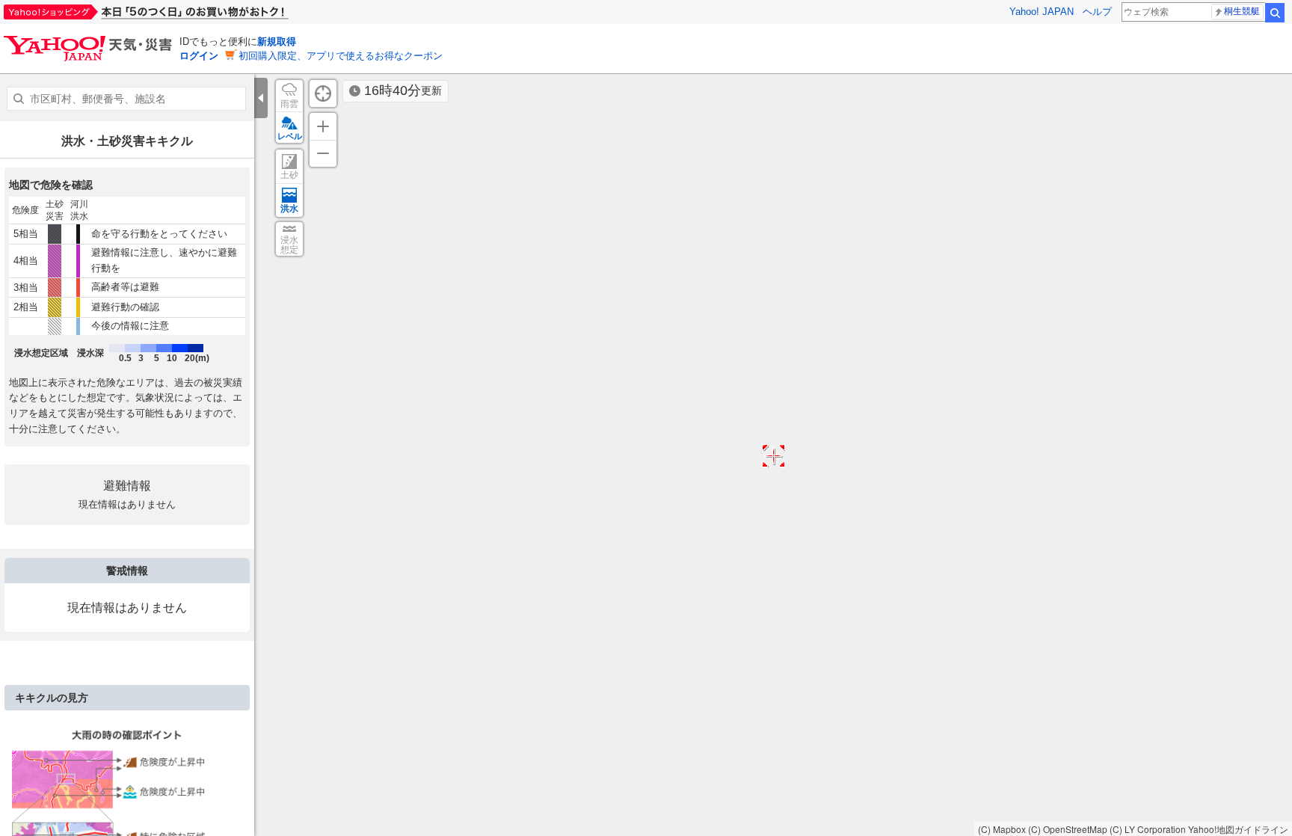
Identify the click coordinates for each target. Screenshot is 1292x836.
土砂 (289, 175)
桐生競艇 (1242, 11)
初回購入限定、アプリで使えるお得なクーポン (341, 55)
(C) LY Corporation (1148, 829)
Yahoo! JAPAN (1041, 11)
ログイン (198, 55)
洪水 (289, 208)
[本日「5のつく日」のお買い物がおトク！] (179, 12)
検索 (1275, 12)
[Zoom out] (323, 153)
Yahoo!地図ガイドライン (1238, 829)
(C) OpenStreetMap (1067, 829)
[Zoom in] (323, 126)
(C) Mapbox (1002, 829)
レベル (289, 136)
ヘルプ (1097, 11)
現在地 (323, 93)
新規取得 (276, 41)
